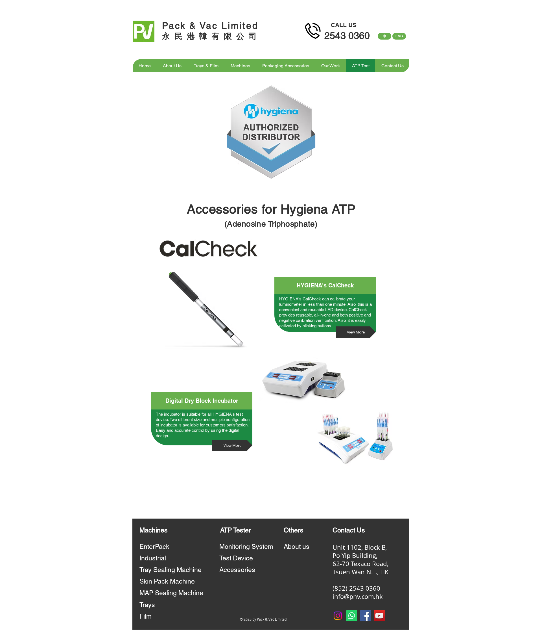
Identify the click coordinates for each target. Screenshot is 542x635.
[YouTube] (379, 615)
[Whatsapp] (351, 615)
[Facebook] (365, 615)
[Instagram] (337, 615)
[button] (201, 400)
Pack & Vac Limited (210, 25)
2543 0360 (347, 35)
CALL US (344, 25)
